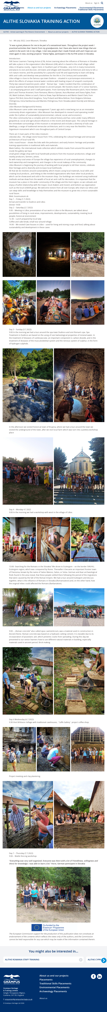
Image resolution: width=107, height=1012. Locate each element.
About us (88, 3)
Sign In (96, 3)
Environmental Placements (92, 8)
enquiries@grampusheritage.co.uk (18, 999)
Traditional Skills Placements (91, 9)
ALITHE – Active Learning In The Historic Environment (24, 32)
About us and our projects (39, 8)
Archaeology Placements (65, 8)
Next (103, 960)
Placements (46, 979)
